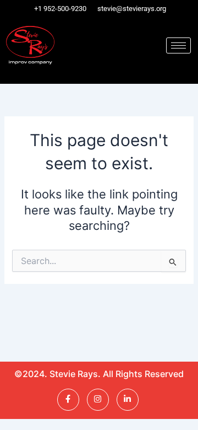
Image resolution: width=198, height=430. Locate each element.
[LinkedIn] (128, 400)
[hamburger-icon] (178, 45)
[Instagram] (98, 400)
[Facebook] (68, 400)
